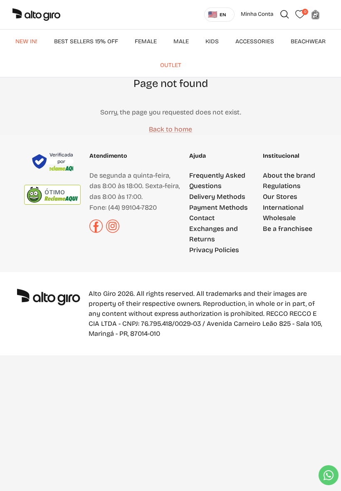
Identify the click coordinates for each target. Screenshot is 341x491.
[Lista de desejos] (300, 14)
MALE (181, 41)
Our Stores (280, 197)
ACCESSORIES (254, 41)
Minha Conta (257, 14)
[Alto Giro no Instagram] (112, 231)
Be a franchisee (287, 229)
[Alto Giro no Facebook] (96, 231)
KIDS (212, 41)
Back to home (170, 129)
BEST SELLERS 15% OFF (86, 41)
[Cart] (315, 14)
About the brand (289, 175)
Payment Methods (218, 207)
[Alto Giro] (36, 14)
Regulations (282, 186)
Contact (202, 218)
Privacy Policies (214, 250)
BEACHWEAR (308, 41)
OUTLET (170, 65)
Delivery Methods (217, 197)
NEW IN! (26, 41)
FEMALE (146, 41)
